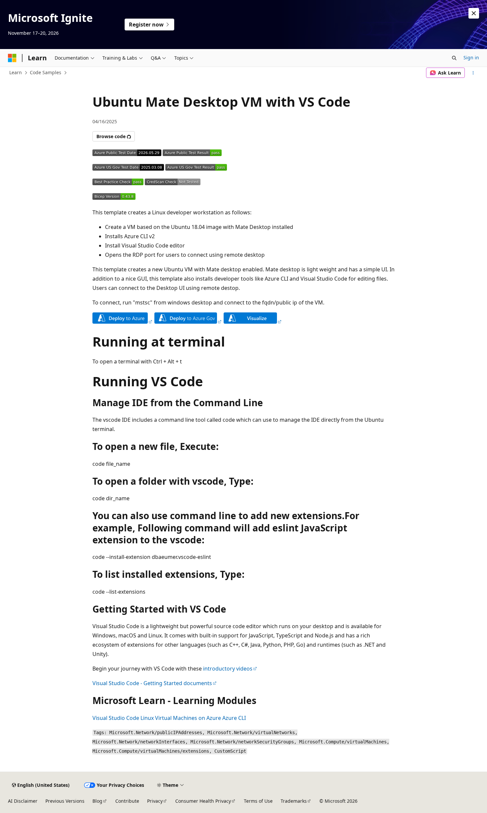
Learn (15, 72)
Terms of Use (258, 801)
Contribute (127, 801)
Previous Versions (64, 801)
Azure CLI (234, 718)
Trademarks (294, 801)
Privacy (155, 801)
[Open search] (454, 58)
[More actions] (473, 73)
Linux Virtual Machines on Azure (180, 718)
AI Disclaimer (22, 801)
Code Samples (45, 72)
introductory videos (227, 668)
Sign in (471, 57)
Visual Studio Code (115, 718)
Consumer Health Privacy (203, 801)
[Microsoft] (12, 58)
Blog (97, 801)
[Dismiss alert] (473, 13)
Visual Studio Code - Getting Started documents (152, 683)
